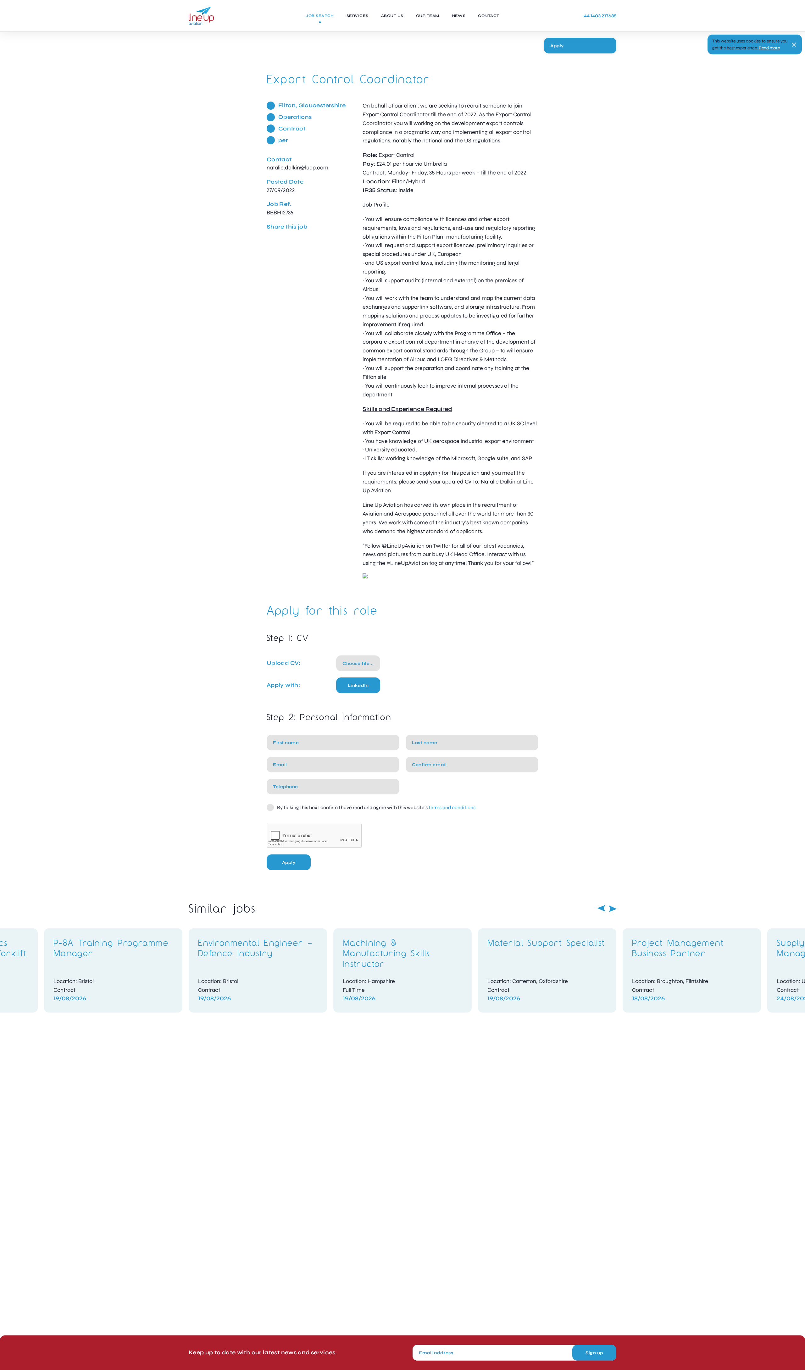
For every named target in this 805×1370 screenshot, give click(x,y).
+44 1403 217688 (599, 16)
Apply (557, 45)
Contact (488, 16)
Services (358, 16)
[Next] (613, 908)
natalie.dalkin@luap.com (297, 167)
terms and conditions (452, 807)
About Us (392, 16)
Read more (769, 48)
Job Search (320, 16)
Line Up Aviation (201, 16)
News (459, 16)
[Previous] (601, 908)
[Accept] (794, 44)
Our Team (427, 16)
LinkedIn (358, 685)
